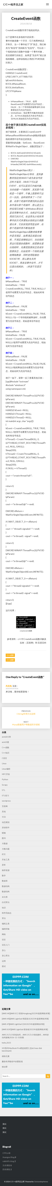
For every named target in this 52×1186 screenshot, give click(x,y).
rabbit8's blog (8, 1161)
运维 (4, 961)
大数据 (5, 843)
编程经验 (5, 929)
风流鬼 (9, 686)
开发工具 (5, 859)
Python (5, 779)
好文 (4, 854)
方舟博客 (6, 1165)
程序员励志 (6, 913)
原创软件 (5, 827)
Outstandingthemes (41, 1181)
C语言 (4, 758)
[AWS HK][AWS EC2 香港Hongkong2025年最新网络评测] (26, 1013)
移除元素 (5, 1056)
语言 (4, 939)
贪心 (4, 950)
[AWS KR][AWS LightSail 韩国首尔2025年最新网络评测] (25, 1019)
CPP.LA (6, 1153)
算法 (4, 918)
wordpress (6, 801)
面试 (4, 966)
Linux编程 (6, 769)
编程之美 (5, 923)
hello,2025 (6, 1043)
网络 (4, 934)
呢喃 (4, 833)
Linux (4, 763)
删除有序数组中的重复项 (12, 1061)
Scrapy (5, 785)
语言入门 (5, 945)
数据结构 (5, 886)
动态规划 (5, 822)
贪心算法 (5, 955)
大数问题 (5, 849)
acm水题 (5, 742)
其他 (4, 811)
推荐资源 (5, 870)
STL (3, 790)
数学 (4, 875)
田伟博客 (6, 1169)
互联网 (5, 806)
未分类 (5, 897)
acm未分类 (6, 737)
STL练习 (5, 795)
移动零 (5, 1067)
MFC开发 (6, 774)
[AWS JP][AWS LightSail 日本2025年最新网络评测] (23, 1024)
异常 (4, 865)
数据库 (5, 881)
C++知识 (5, 753)
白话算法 (5, 902)
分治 (4, 817)
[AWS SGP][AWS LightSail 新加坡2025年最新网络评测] (25, 1029)
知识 (4, 907)
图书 (4, 838)
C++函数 (10, 655)
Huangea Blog (9, 1157)
